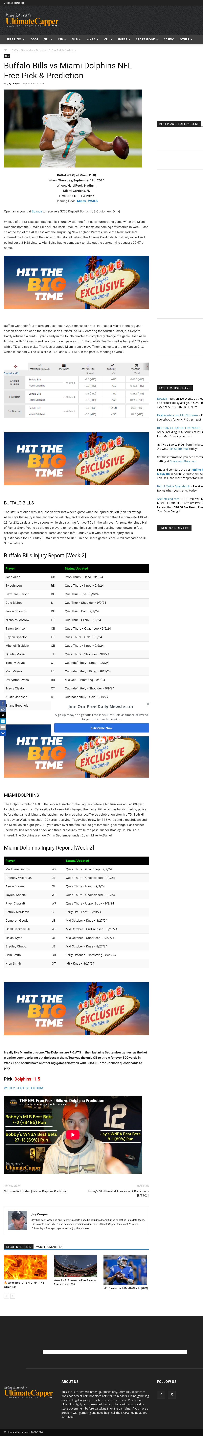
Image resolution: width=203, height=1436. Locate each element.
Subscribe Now (102, 728)
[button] (101, 706)
